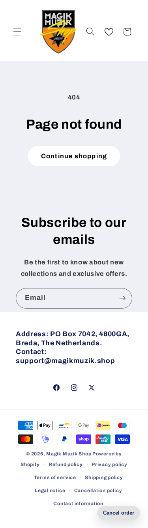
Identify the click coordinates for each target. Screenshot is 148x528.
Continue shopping (74, 156)
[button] (17, 31)
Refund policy (66, 464)
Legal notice (50, 490)
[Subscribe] (122, 298)
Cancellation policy (98, 490)
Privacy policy (109, 464)
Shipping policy (104, 477)
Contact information (78, 503)
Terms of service (55, 477)
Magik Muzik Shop (68, 454)
